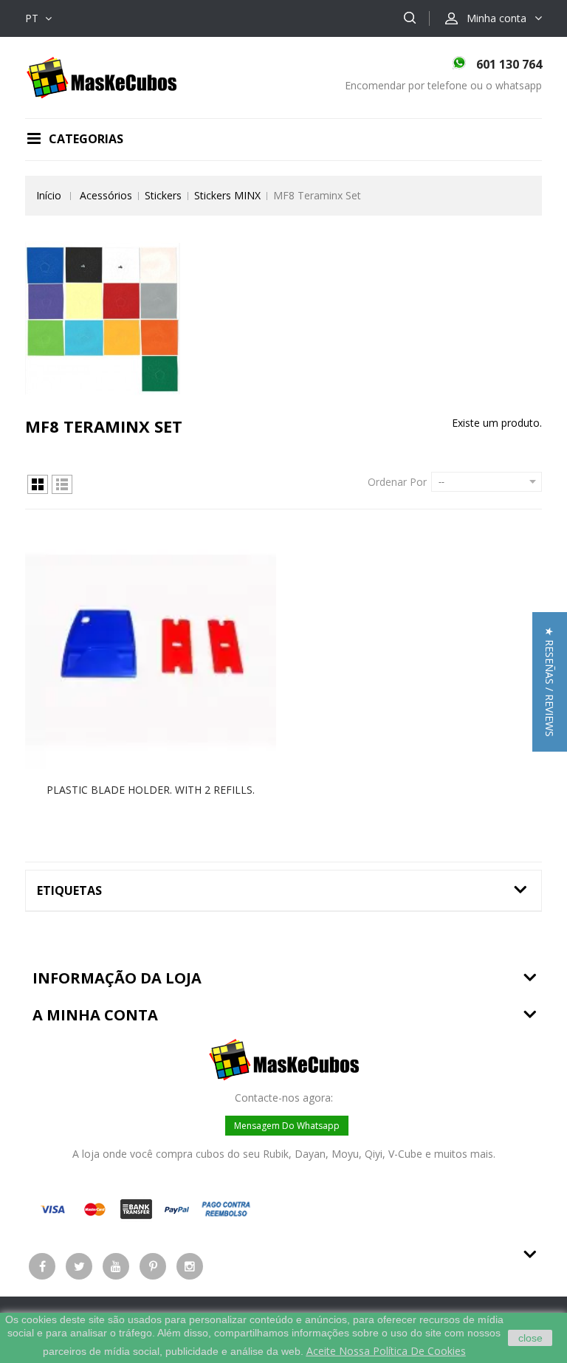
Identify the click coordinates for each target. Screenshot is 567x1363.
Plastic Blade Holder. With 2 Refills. (151, 790)
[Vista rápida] (166, 650)
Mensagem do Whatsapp (287, 1125)
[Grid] (37, 484)
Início (48, 195)
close (530, 1338)
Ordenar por (397, 482)
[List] (62, 484)
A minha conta (95, 1015)
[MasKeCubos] (101, 76)
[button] (549, 682)
